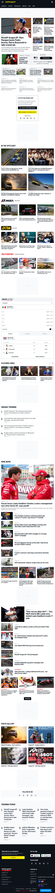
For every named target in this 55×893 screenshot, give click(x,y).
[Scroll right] (52, 363)
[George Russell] (7, 353)
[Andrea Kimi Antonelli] (7, 349)
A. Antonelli (11, 349)
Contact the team (34, 876)
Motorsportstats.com (6, 881)
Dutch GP (10, 337)
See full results (40, 356)
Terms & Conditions (20, 888)
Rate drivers (15, 356)
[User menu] (52, 2)
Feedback (32, 871)
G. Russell (10, 352)
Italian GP (10, 306)
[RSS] (34, 118)
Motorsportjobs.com (6, 877)
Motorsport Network (25, 890)
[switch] (50, 329)
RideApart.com (5, 884)
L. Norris (10, 345)
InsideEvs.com (5, 872)
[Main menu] (2, 2)
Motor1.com (4, 875)
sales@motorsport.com (35, 878)
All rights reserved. (34, 890)
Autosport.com (5, 879)
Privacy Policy (35, 888)
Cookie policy (28, 888)
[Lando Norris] (7, 346)
